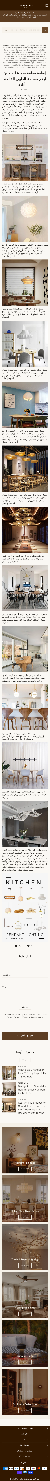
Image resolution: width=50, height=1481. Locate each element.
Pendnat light (41, 63)
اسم (3, 963)
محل (24, 1439)
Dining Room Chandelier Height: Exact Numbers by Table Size (32, 1090)
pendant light (29, 63)
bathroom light (8, 45)
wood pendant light (27, 67)
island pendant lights (31, 52)
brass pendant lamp (38, 45)
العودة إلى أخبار (27, 1035)
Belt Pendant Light (22, 45)
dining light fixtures (19, 48)
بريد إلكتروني (6, 975)
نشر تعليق (25, 1007)
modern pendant (22, 58)
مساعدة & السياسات (24, 1451)
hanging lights (39, 50)
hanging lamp (9, 50)
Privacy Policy (13, 1017)
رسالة (4, 987)
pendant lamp (17, 63)
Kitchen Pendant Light (26, 54)
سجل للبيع (24, 1428)
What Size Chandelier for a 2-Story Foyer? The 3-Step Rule (32, 1073)
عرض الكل (25, 1060)
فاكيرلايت (24, 1434)
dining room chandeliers (37, 48)
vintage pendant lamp (30, 65)
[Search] (45, 30)
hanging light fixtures (24, 50)
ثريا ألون (21, 792)
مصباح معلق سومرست (35, 678)
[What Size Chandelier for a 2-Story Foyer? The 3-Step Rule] (9, 1073)
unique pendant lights (12, 65)
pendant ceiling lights (28, 61)
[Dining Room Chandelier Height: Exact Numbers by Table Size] (9, 1089)
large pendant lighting (24, 56)
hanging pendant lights (12, 52)
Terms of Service (30, 1017)
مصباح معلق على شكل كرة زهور (28, 186)
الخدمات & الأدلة (24, 1456)
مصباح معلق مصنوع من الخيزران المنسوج (21, 433)
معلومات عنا (24, 1445)
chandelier (7, 48)
